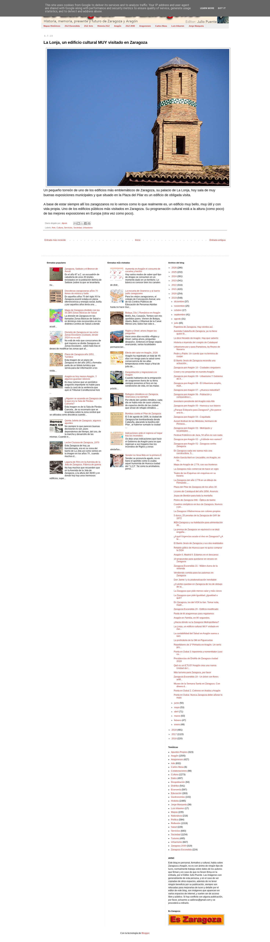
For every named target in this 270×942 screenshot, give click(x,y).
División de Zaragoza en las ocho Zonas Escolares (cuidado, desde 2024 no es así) (81, 335)
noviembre (179, 306)
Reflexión (176, 823)
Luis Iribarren (177, 26)
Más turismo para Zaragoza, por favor (192, 672)
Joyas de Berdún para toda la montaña (193, 495)
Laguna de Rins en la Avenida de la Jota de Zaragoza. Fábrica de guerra (83, 463)
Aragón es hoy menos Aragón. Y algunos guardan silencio (81, 377)
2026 (174, 267)
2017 (174, 734)
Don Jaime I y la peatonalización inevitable (195, 579)
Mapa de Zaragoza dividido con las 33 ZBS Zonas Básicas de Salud (82, 311)
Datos (174, 778)
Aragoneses (145, 26)
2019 (174, 298)
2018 (174, 730)
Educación (176, 793)
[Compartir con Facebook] (85, 223)
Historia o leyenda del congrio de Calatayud (196, 342)
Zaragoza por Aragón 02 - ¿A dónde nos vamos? (198, 439)
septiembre (180, 314)
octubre (178, 310)
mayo (177, 707)
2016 (174, 738)
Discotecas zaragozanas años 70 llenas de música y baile (81, 292)
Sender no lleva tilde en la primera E (143, 455)
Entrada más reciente (55, 240)
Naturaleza (176, 815)
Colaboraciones (179, 771)
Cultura (60, 227)
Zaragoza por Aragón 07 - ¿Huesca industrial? (197, 390)
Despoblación (178, 782)
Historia (175, 801)
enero (177, 724)
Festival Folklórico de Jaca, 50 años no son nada (198, 435)
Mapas (174, 812)
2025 (174, 272)
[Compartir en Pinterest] (89, 223)
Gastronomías (178, 797)
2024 (174, 276)
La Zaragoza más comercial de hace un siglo (196, 469)
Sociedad (77, 227)
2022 (174, 285)
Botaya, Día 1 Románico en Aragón (142, 312)
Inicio (137, 240)
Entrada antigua (218, 240)
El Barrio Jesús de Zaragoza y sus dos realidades (198, 543)
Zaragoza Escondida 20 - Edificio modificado (196, 609)
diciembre (179, 301)
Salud (174, 827)
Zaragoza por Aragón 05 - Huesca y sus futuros (197, 405)
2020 (174, 293)
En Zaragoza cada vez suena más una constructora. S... (193, 452)
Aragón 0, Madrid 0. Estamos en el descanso (196, 554)
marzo (177, 716)
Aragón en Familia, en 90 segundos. (192, 618)
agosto (177, 319)
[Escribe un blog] (78, 223)
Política (174, 819)
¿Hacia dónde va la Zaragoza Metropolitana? (196, 622)
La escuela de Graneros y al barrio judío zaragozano (142, 292)
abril (176, 711)
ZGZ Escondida (72, 26)
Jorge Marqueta (196, 26)
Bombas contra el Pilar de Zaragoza (143, 413)
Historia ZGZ (103, 26)
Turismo (175, 838)
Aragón (117, 26)
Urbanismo (88, 227)
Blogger (145, 933)
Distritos (175, 786)
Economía (176, 789)
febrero (178, 720)
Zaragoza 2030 (178, 845)
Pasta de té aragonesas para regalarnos (194, 613)
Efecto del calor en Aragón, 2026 (141, 352)
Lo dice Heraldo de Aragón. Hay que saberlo (196, 338)
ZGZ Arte (88, 26)
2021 (174, 289)
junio (177, 703)
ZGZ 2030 (130, 26)
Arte (53, 227)
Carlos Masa (161, 26)
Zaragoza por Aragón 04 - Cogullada (192, 417)
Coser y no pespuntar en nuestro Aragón (194, 372)
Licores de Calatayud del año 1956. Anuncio (196, 491)
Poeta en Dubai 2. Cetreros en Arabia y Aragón (197, 690)
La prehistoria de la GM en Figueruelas (193, 640)
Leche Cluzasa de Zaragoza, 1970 (82, 442)
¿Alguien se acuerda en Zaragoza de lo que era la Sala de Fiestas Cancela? (83, 401)
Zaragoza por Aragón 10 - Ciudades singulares (197, 367)
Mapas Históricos (52, 26)
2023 (174, 280)
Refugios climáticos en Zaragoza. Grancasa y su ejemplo (142, 395)
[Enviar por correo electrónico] (75, 223)
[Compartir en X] (82, 223)
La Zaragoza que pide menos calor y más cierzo (198, 591)
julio (176, 323)
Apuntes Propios (179, 752)
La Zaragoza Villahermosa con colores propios (197, 511)
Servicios (68, 227)
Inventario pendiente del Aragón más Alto (194, 401)
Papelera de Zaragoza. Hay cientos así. (193, 327)
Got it (222, 8)
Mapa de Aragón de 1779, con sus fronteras (195, 464)
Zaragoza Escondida (181, 849)
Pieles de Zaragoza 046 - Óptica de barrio (194, 500)
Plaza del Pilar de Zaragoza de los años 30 (195, 487)
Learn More (207, 8)
